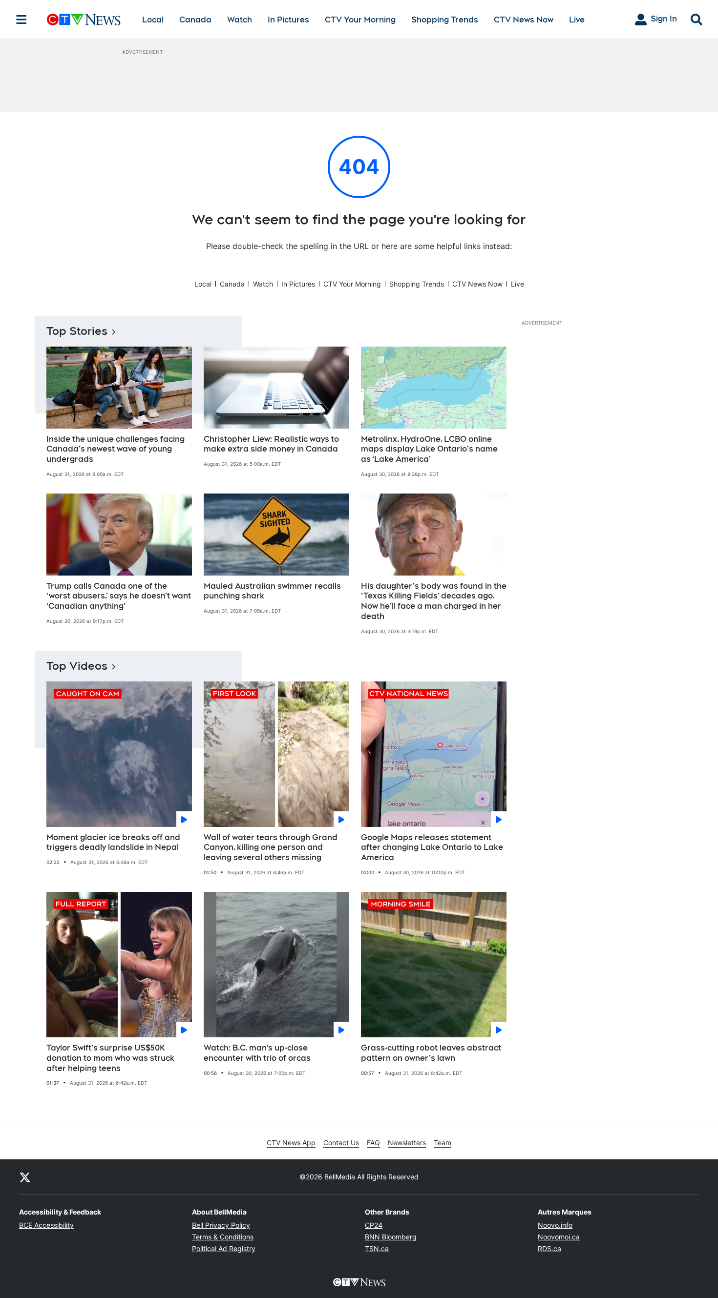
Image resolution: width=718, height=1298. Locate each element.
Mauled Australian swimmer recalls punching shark (272, 591)
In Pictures (288, 19)
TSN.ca (377, 1248)
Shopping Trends (444, 19)
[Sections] (21, 19)
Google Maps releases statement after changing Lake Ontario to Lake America (432, 848)
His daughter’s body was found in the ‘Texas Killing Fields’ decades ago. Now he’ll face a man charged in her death (434, 601)
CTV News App (291, 1142)
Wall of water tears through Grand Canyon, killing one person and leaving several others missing (271, 848)
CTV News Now (523, 19)
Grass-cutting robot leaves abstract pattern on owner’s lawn (431, 1053)
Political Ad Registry (223, 1248)
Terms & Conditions (222, 1237)
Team (442, 1142)
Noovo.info (555, 1225)
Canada (195, 19)
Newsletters (407, 1142)
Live (577, 19)
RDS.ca (549, 1248)
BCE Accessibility (46, 1225)
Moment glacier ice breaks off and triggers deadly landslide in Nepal (113, 842)
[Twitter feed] (25, 1177)
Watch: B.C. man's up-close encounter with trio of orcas (257, 1053)
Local (153, 19)
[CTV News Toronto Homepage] (84, 19)
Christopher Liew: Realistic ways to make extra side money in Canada (271, 444)
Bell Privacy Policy (221, 1225)
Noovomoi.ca (559, 1237)
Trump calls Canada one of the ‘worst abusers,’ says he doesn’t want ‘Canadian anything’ (118, 596)
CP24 (373, 1225)
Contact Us (341, 1142)
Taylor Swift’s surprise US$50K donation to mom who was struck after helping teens (110, 1058)
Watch (239, 19)
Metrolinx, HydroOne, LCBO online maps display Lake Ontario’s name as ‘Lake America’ (429, 449)
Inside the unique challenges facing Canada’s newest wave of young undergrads (115, 449)
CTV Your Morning (360, 19)
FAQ (373, 1142)
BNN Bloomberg (391, 1237)
